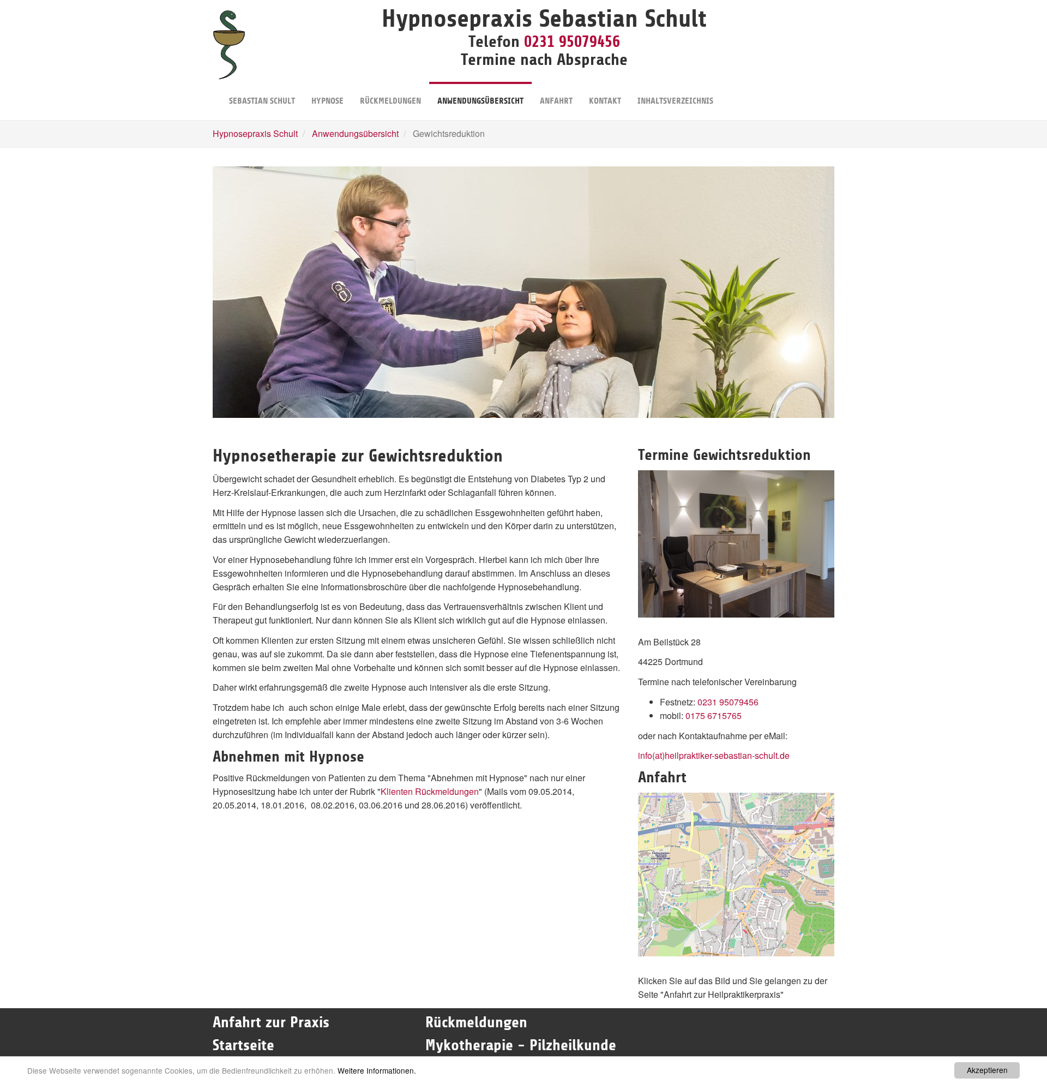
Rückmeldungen (390, 101)
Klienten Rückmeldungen (430, 791)
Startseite (246, 1045)
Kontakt (605, 101)
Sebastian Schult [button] (262, 101)
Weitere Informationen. (377, 1070)
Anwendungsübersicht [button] (480, 101)
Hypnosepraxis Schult (255, 133)
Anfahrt (556, 101)
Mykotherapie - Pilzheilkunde (520, 1045)
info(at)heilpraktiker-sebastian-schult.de (714, 755)
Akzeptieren (987, 1069)
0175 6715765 (713, 715)
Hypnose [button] (327, 101)
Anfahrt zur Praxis (271, 1022)
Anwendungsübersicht (355, 133)
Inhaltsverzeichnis (675, 101)
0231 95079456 (572, 41)
